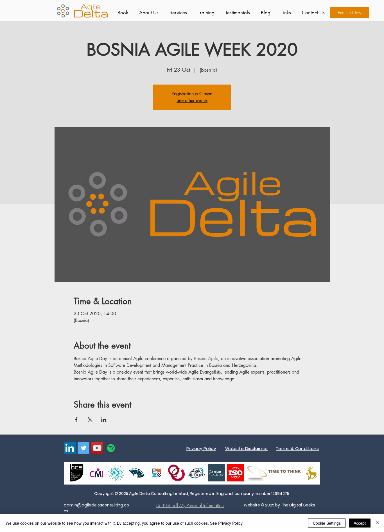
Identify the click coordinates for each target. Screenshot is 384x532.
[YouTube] (97, 448)
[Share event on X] (90, 419)
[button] (177, 13)
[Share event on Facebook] (76, 419)
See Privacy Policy (226, 523)
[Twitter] (83, 448)
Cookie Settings (327, 523)
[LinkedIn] (70, 448)
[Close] (377, 523)
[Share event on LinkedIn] (104, 419)
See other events (192, 100)
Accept (360, 523)
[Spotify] (111, 448)
